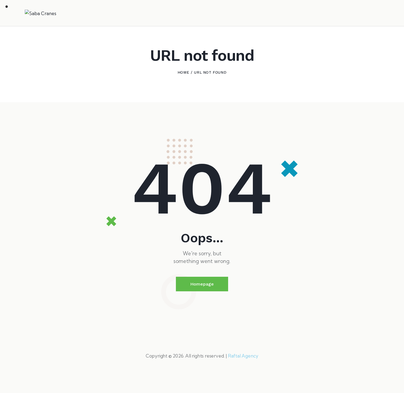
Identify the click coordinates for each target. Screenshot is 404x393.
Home (183, 72)
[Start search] (375, 14)
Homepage (202, 284)
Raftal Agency (243, 356)
